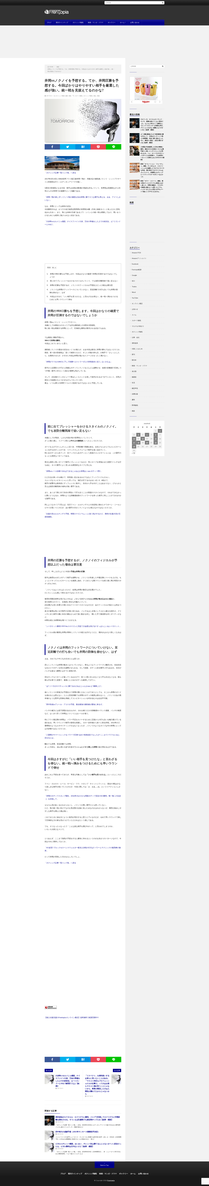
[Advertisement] (104, 42)
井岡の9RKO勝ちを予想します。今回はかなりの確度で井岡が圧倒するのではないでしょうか (82, 275)
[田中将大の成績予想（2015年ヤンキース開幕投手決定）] (49, 1135)
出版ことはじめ (137, 349)
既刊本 (134, 360)
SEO (133, 281)
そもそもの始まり (138, 326)
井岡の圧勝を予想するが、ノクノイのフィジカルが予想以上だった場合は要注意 (80, 285)
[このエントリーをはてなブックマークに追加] (83, 147)
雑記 (95, 95)
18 (138, 443)
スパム (134, 315)
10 (134, 439)
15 (156, 439)
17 (134, 443)
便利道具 (135, 343)
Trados (134, 286)
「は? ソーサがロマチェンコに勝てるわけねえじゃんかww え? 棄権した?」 (74, 686)
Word (134, 292)
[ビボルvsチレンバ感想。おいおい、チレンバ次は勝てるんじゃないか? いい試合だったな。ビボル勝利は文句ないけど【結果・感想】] (49, 1147)
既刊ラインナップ (62, 22)
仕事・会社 (135, 337)
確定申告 (135, 388)
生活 (133, 383)
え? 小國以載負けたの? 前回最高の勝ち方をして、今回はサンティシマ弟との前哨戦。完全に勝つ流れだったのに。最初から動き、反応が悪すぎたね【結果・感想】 (152, 138)
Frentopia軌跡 (136, 269)
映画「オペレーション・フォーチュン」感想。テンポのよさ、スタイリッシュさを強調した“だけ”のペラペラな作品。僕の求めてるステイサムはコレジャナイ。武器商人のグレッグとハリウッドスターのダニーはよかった (152, 170)
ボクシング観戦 (78, 22)
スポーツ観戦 (78, 95)
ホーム (122, 22)
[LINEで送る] (113, 147)
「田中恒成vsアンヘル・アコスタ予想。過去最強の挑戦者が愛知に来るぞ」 (74, 704)
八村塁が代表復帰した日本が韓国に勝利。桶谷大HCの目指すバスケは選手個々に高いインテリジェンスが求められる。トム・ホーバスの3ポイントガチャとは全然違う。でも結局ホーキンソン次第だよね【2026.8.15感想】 (152, 153)
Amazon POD (136, 253)
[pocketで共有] (98, 147)
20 (147, 443)
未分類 (134, 371)
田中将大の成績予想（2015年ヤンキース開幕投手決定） (77, 1132)
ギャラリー (111, 22)
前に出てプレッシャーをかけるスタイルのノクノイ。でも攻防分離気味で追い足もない (83, 281)
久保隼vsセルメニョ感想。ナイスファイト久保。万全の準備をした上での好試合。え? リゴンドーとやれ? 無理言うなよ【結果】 (68, 1080)
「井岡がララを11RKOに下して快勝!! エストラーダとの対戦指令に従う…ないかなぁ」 (78, 362)
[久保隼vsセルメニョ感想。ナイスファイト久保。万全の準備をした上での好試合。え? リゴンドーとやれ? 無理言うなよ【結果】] (49, 1079)
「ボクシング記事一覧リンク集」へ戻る (60, 173)
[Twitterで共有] (67, 147)
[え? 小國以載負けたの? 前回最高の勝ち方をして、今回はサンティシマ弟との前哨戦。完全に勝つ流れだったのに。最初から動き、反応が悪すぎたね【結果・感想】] (134, 138)
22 (156, 443)
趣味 (66, 95)
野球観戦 (135, 405)
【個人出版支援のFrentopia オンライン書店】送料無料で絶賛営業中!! (72, 1017)
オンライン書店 (137, 303)
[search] (162, 2)
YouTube (135, 298)
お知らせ (135, 309)
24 (134, 446)
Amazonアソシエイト (139, 258)
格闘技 (134, 377)
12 (143, 439)
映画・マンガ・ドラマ (95, 22)
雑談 (70, 95)
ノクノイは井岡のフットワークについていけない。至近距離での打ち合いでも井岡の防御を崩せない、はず (83, 290)
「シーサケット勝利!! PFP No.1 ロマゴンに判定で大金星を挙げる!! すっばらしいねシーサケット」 (83, 626)
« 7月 (133, 453)
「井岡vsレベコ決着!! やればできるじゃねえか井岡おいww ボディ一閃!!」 (73, 471)
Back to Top (104, 1165)
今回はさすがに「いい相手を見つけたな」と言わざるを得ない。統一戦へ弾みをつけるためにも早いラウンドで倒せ (83, 297)
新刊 (133, 354)
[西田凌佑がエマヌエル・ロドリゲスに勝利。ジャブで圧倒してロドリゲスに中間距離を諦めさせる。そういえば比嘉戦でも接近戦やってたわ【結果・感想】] (49, 1120)
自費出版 (135, 394)
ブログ (49, 22)
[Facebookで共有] (52, 147)
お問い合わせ (134, 22)
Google (134, 275)
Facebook (135, 264)
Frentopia (111, 1180)
